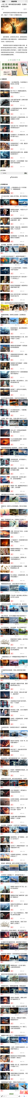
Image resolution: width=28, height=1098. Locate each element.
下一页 (18, 60)
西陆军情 (14, 1)
